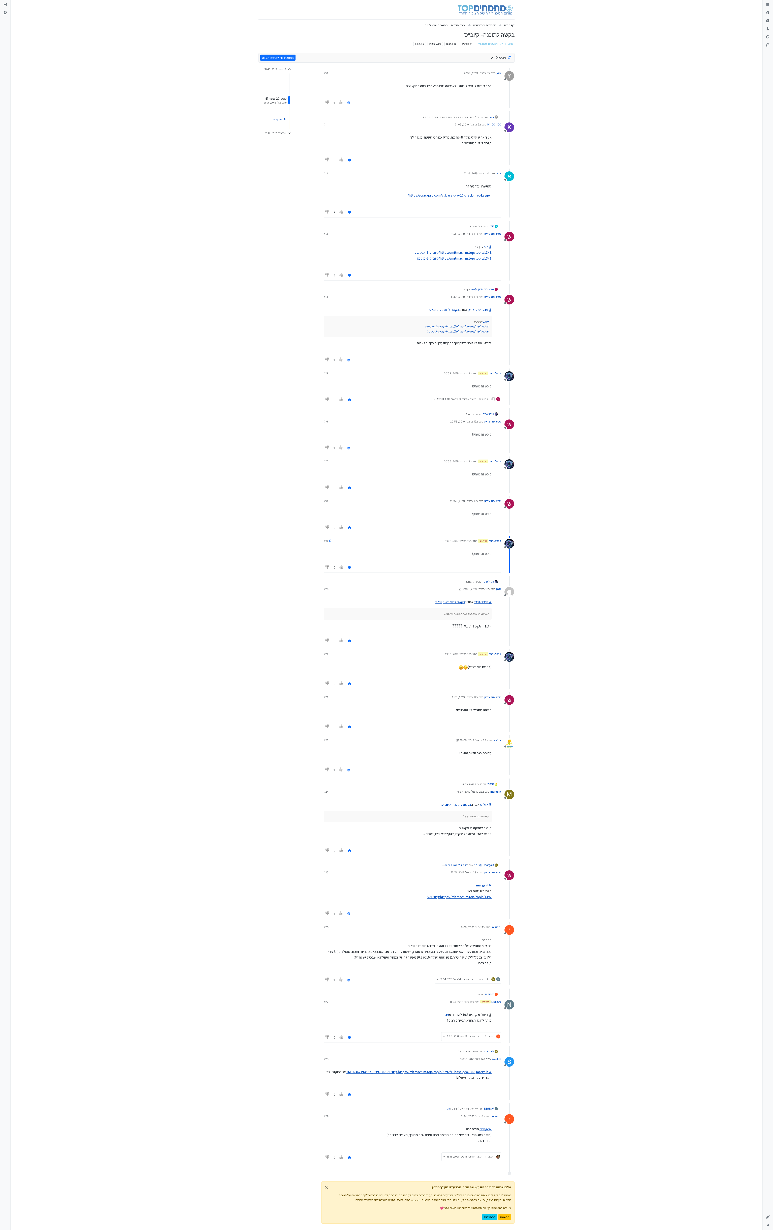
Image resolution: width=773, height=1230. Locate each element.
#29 (326, 1116)
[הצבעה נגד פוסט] (327, 102)
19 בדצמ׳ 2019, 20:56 (457, 461)
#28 (326, 1059)
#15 (326, 373)
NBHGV (496, 1001)
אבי (499, 173)
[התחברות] (5, 5)
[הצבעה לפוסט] (341, 102)
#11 (325, 124)
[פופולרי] (767, 13)
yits (498, 73)
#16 (326, 421)
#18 (326, 501)
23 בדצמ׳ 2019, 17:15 (463, 872)
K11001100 (494, 124)
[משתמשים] (767, 29)
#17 (326, 461)
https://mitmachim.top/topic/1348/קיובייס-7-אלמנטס (453, 252)
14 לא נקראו (280, 119)
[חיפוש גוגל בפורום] (767, 37)
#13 (326, 233)
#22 (326, 697)
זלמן (498, 589)
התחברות (490, 1217)
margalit (495, 791)
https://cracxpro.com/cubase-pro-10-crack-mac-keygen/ (450, 195)
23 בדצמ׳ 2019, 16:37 (469, 791)
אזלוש (497, 740)
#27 (326, 1001)
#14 (326, 296)
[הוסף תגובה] (348, 103)
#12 (326, 173)
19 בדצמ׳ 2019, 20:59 (463, 501)
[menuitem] (5, 5)
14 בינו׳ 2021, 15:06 (472, 1059)
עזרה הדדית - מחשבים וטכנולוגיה (495, 43)
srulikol (496, 1059)
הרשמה (504, 1217)
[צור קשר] (767, 45)
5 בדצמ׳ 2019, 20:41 (476, 73)
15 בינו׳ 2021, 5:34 (472, 1116)
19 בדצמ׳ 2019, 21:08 (475, 589)
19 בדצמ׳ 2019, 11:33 (463, 233)
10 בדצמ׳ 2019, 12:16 (476, 173)
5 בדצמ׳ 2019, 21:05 (467, 124)
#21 (326, 654)
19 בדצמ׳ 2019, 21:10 (457, 654)
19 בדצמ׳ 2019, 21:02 (457, 541)
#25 (326, 872)
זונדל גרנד (495, 373)
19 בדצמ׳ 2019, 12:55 (463, 296)
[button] (767, 1217)
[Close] (326, 1187)
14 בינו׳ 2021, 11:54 (461, 1001)
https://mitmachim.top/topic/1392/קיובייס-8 (459, 897)
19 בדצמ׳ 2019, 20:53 (463, 421)
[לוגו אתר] (485, 9)
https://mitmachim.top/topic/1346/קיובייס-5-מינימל (454, 258)
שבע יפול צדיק (492, 233)
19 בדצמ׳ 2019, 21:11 (464, 697)
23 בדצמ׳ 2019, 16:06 (473, 740)
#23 (326, 740)
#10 (326, 73)
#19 (326, 541)
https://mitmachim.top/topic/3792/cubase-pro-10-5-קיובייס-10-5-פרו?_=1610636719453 (410, 1072)
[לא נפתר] (767, 21)
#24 (326, 791)
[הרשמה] (5, 13)
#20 (326, 589)
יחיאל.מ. (496, 927)
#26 (326, 927)
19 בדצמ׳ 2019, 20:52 (457, 373)
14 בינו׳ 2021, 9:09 (472, 927)
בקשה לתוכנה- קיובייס (444, 310)
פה (447, 1015)
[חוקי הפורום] (767, 5)
